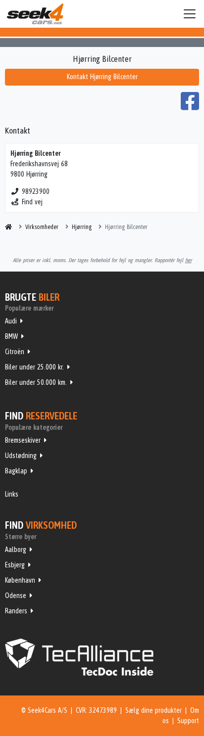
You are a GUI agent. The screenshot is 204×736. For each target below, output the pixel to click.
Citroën (14, 352)
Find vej (32, 202)
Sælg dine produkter (153, 710)
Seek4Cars (35, 13)
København (20, 580)
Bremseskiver (23, 440)
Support (188, 721)
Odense (15, 595)
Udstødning (21, 456)
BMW (11, 336)
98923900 (36, 191)
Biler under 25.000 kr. (34, 367)
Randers (16, 611)
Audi (11, 321)
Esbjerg (15, 565)
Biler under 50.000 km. (36, 382)
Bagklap (16, 471)
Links (11, 494)
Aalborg (15, 549)
